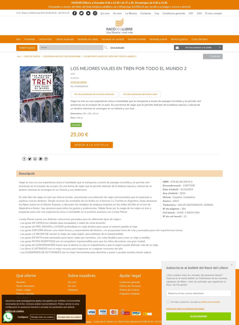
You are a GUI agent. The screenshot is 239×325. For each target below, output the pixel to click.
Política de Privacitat (130, 286)
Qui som (105, 13)
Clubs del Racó (200, 39)
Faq (157, 13)
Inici (18, 39)
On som (117, 13)
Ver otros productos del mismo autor (140, 94)
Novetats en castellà (113, 39)
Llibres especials (65, 39)
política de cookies (14, 311)
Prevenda (29, 39)
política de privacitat (210, 302)
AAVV (73, 74)
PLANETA (75, 78)
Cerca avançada (117, 47)
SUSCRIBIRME (198, 316)
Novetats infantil (137, 39)
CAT (191, 13)
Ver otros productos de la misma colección (94, 94)
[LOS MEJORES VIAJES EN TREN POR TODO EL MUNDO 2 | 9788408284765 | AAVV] (42, 94)
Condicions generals (174, 13)
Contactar (145, 13)
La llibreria (131, 13)
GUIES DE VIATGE (79, 82)
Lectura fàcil (45, 39)
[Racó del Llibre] (119, 25)
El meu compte (213, 13)
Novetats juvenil (158, 39)
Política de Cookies (129, 290)
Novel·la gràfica (179, 39)
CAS (199, 13)
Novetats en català (88, 39)
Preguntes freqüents (130, 293)
